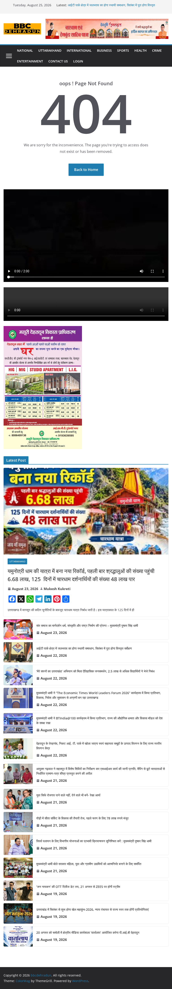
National (25, 50)
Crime (157, 50)
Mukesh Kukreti (57, 588)
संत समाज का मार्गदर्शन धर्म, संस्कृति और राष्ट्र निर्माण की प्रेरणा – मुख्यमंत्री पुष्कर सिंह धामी (87, 625)
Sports (123, 50)
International (79, 50)
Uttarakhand (49, 50)
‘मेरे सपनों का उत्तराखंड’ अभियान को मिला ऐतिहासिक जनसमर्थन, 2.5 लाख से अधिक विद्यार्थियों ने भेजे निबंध (95, 671)
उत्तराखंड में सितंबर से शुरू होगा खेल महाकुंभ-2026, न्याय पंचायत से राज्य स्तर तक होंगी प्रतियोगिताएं (92, 909)
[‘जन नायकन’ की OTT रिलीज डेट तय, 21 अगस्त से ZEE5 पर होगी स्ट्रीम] (18, 890)
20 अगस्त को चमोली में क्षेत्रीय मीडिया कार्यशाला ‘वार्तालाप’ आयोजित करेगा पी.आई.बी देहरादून (87, 932)
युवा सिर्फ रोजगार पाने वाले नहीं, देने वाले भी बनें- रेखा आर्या (68, 795)
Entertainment (30, 61)
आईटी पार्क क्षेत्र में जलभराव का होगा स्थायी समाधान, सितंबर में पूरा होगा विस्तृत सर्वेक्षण (84, 648)
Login (78, 61)
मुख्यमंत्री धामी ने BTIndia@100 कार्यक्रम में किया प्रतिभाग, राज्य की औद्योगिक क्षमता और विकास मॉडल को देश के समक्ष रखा (99, 720)
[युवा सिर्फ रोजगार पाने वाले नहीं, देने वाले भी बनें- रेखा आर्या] (18, 799)
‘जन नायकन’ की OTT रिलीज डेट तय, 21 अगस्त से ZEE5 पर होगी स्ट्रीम (78, 887)
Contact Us (58, 61)
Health (140, 50)
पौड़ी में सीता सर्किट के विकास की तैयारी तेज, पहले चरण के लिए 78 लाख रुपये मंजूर (82, 818)
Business (104, 50)
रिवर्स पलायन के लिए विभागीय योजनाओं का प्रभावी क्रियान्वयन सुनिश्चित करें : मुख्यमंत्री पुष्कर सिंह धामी (93, 841)
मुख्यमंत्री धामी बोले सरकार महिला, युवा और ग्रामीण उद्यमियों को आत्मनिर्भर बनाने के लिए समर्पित (88, 864)
